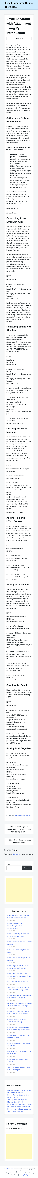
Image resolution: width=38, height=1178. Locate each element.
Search (8, 864)
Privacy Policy (23, 1175)
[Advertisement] (19, 890)
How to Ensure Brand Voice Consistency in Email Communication (17, 926)
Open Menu (12, 7)
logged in (16, 854)
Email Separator (8, 1169)
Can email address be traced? (17, 982)
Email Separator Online (19, 3)
